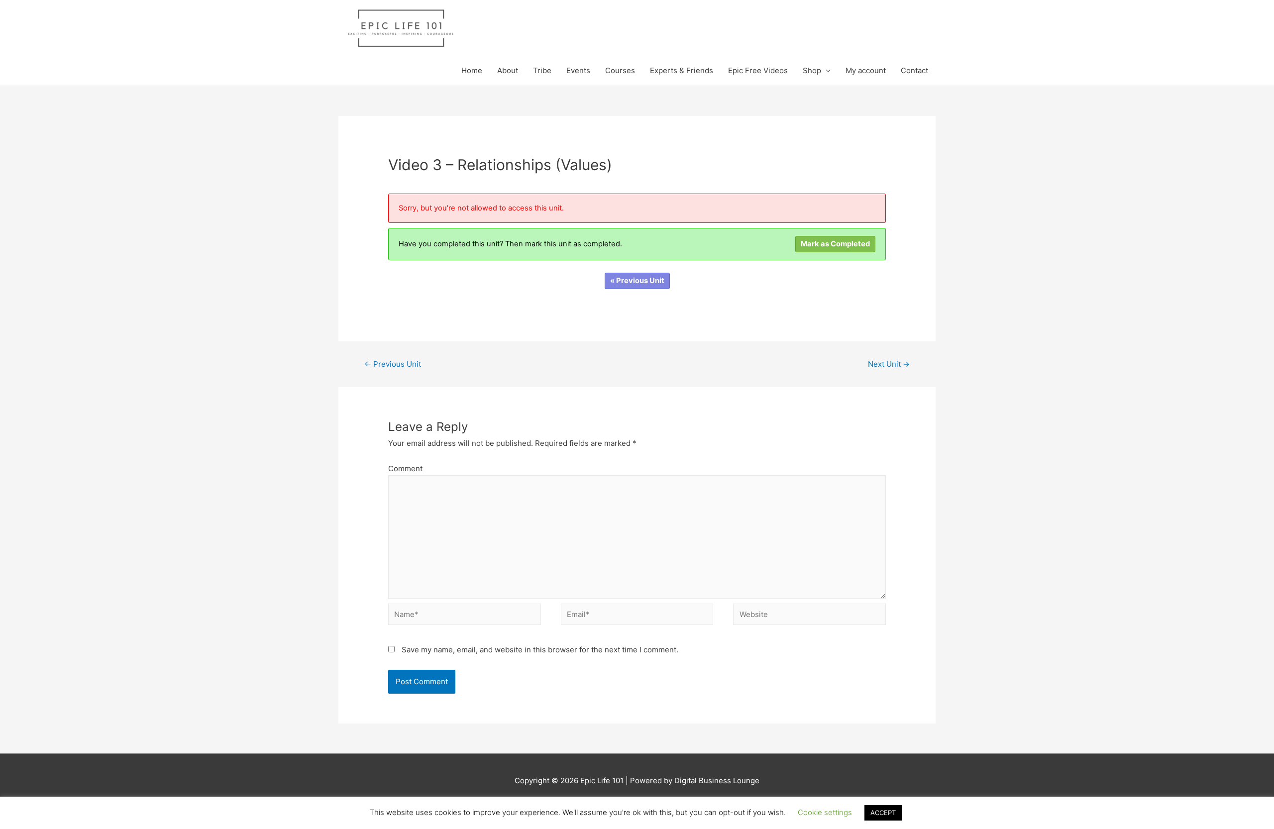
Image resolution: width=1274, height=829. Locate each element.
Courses (620, 70)
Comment (405, 468)
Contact (914, 70)
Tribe (542, 70)
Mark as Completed (835, 243)
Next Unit (889, 364)
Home (471, 70)
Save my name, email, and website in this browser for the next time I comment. (540, 649)
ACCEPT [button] (883, 813)
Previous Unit (392, 364)
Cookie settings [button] (825, 812)
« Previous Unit (637, 280)
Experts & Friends (681, 70)
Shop (812, 70)
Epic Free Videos (758, 70)
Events (578, 70)
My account (866, 70)
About (507, 70)
